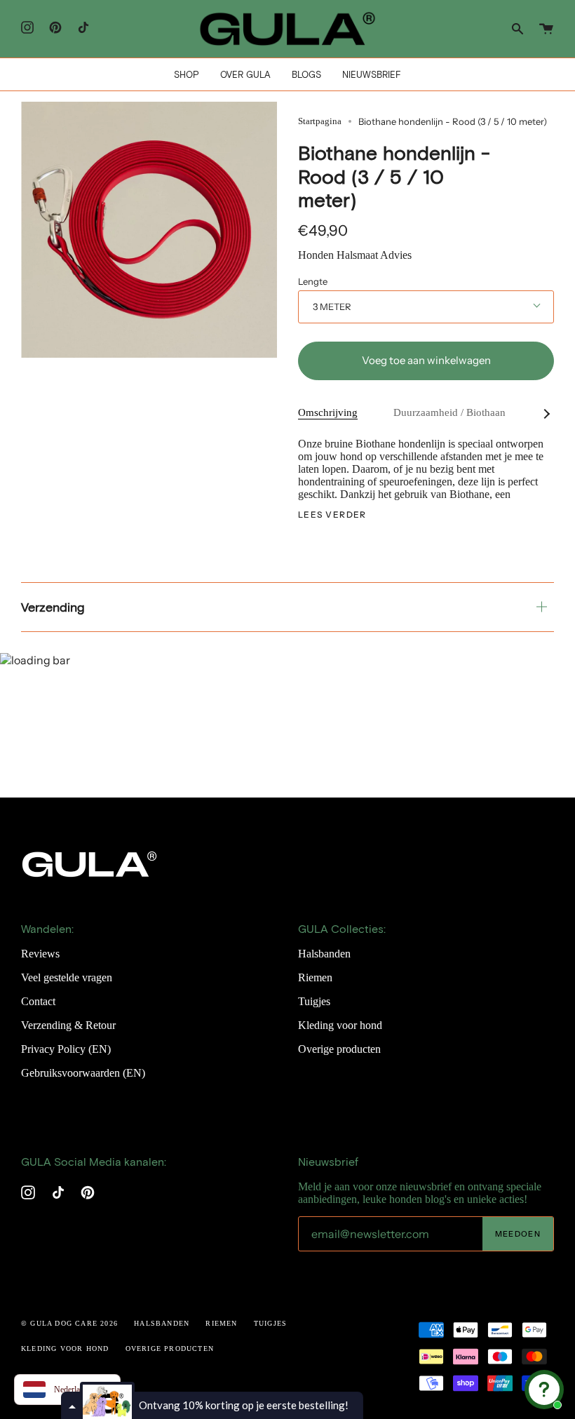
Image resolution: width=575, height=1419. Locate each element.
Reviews (40, 954)
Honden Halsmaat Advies (355, 255)
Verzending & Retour (68, 1025)
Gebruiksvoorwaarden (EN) (83, 1073)
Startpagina (319, 121)
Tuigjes (314, 1001)
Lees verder (332, 515)
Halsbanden (324, 954)
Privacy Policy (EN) (66, 1049)
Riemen (315, 977)
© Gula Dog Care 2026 (69, 1323)
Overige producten (339, 1049)
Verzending (53, 606)
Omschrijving (328, 412)
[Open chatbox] (544, 1389)
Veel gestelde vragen (66, 977)
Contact (38, 1001)
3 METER (332, 306)
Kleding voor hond (340, 1025)
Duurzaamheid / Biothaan (449, 412)
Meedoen (518, 1234)
